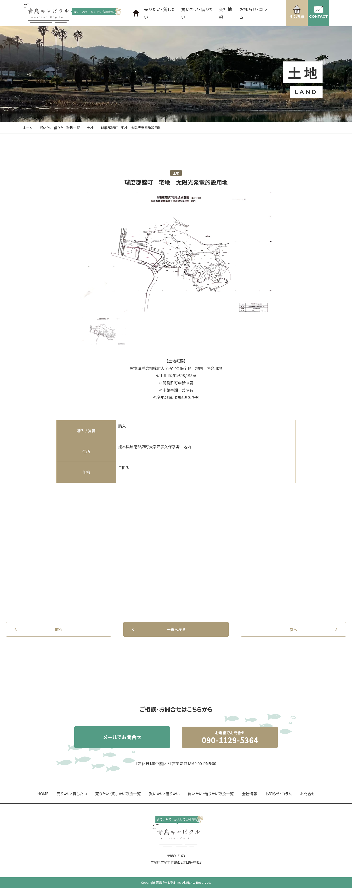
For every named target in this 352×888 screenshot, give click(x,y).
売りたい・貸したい (160, 13)
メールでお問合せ (122, 736)
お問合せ (307, 793)
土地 (90, 127)
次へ (293, 629)
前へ (58, 629)
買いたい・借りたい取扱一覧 (60, 127)
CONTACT (318, 16)
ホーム (27, 127)
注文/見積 (297, 17)
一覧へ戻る (176, 629)
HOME (42, 793)
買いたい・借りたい (197, 13)
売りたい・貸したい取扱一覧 (118, 793)
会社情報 (226, 13)
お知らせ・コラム (253, 13)
